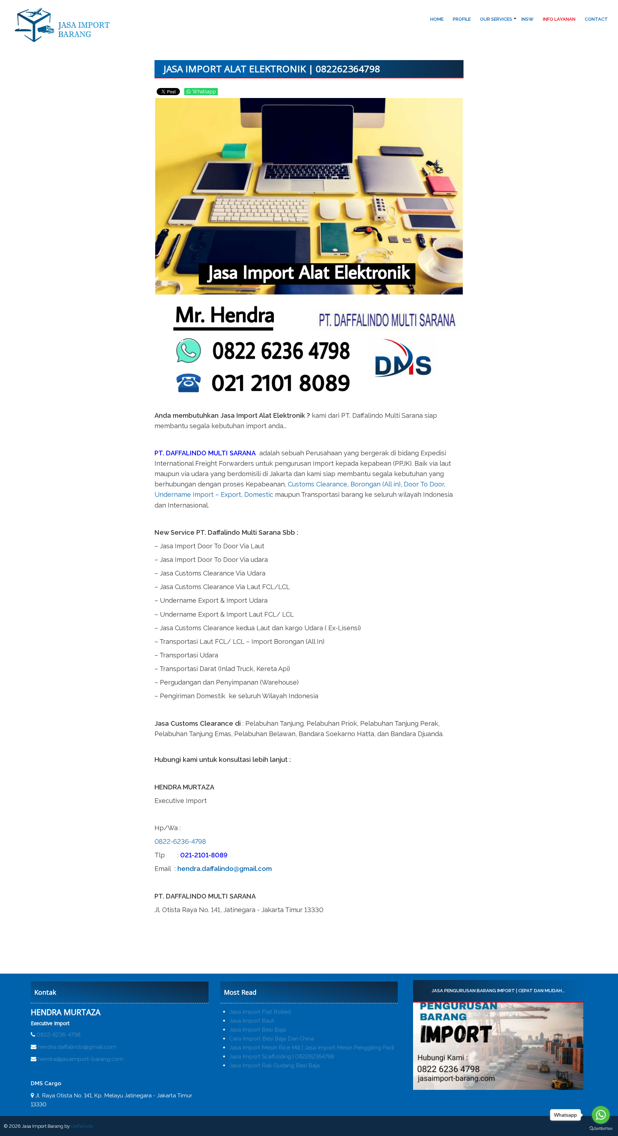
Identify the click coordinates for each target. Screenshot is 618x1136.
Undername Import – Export (197, 494)
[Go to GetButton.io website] (600, 1128)
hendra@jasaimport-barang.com (80, 1059)
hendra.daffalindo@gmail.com (224, 868)
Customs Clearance (317, 484)
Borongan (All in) (375, 484)
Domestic (258, 494)
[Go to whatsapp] (601, 1115)
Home (436, 19)
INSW (527, 19)
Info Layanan (559, 19)
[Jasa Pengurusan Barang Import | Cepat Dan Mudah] (498, 1046)
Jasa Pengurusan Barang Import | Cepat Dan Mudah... (498, 990)
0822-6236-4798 (180, 841)
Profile (462, 19)
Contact (596, 19)
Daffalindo (82, 1126)
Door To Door (424, 484)
